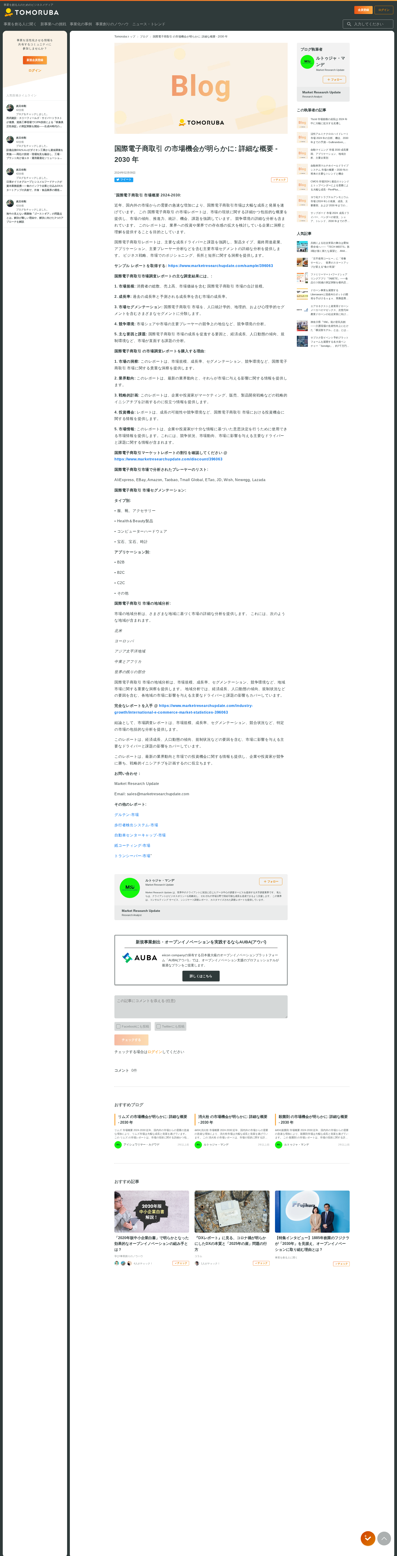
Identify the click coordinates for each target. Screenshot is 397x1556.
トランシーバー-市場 (132, 856)
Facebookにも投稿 (135, 1026)
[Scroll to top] (384, 1538)
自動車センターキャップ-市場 (140, 835)
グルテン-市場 (126, 815)
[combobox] (368, 24)
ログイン (154, 1052)
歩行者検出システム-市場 (136, 825)
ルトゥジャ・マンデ (159, 880)
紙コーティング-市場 (132, 845)
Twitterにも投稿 (173, 1026)
